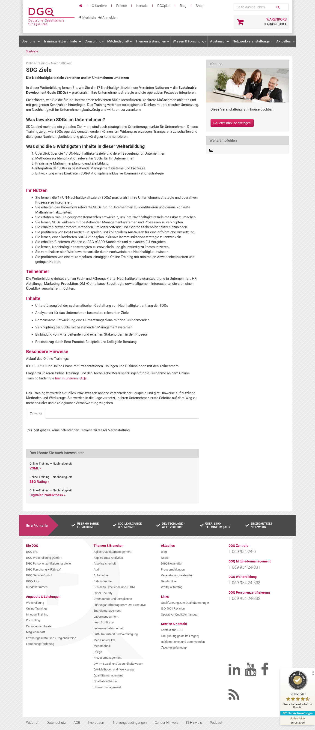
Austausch (218, 41)
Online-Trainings (37, 608)
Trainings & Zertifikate (60, 41)
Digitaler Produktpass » (48, 495)
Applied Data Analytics (108, 557)
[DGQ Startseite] (51, 16)
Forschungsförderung (40, 644)
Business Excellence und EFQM (114, 587)
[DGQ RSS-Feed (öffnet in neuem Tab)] (240, 699)
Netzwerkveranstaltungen (251, 41)
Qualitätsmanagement (108, 675)
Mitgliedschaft (118, 41)
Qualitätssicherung (106, 681)
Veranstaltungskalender (176, 575)
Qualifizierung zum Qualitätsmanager (185, 602)
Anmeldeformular (175, 647)
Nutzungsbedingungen (130, 723)
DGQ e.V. (32, 551)
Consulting (93, 41)
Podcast (216, 723)
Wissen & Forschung (188, 41)
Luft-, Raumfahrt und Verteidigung (116, 634)
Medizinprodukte (104, 640)
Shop (199, 6)
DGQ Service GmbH (39, 575)
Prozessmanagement (108, 657)
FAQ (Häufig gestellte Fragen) (180, 636)
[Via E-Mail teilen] (211, 150)
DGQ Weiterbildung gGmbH (44, 557)
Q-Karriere (99, 6)
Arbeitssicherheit (105, 563)
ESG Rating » (40, 482)
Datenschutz (56, 723)
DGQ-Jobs (33, 581)
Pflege (98, 652)
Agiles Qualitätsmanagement (112, 551)
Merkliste (88, 17)
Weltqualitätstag (171, 587)
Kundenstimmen (37, 587)
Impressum (96, 723)
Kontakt (142, 6)
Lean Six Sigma (104, 622)
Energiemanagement (107, 610)
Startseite (32, 51)
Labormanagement (106, 616)
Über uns (28, 41)
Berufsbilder (169, 581)
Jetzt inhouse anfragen (234, 123)
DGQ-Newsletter (171, 563)
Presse (121, 6)
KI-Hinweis (194, 723)
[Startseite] (81, 6)
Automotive (101, 575)
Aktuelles (283, 41)
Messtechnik (102, 646)
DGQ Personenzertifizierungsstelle (48, 563)
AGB (77, 723)
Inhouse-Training (37, 614)
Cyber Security (103, 593)
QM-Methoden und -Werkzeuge (114, 669)
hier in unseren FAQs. (71, 378)
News (165, 557)
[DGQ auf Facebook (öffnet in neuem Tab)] (272, 673)
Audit (97, 569)
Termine (36, 414)
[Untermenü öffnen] (39, 41)
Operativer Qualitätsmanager (179, 614)
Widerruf (32, 723)
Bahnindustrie (103, 581)
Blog (183, 6)
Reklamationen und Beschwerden (183, 641)
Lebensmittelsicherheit (109, 628)
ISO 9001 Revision (173, 608)
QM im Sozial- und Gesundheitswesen (118, 663)
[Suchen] (277, 7)
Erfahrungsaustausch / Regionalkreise (51, 638)
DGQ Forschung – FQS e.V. (43, 569)
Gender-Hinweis (166, 723)
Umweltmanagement (107, 687)
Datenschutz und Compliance (113, 599)
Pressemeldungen (173, 569)
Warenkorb (276, 19)
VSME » (36, 468)
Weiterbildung (35, 602)
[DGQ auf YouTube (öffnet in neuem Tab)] (256, 673)
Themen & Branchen (150, 41)
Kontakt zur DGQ (172, 630)
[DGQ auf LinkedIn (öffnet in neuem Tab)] (240, 673)
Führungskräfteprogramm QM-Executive (120, 605)
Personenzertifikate (38, 626)
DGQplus (163, 6)
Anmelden (109, 17)
